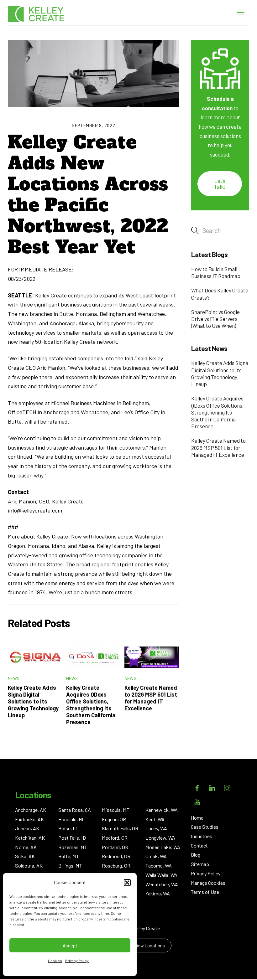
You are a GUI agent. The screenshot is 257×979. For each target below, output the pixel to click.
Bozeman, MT (72, 847)
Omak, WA (156, 856)
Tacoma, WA (158, 865)
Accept (70, 945)
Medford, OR (115, 838)
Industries (201, 836)
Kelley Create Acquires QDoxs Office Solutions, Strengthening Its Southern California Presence (90, 704)
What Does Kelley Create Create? (219, 293)
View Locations (149, 945)
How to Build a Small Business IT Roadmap (215, 272)
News (14, 678)
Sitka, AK (25, 856)
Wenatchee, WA (161, 884)
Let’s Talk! (220, 184)
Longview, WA (160, 838)
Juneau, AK (27, 828)
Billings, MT (70, 865)
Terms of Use (205, 892)
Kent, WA (155, 819)
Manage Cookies (208, 883)
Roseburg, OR (116, 865)
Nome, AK (26, 847)
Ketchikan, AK (30, 838)
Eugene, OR (114, 819)
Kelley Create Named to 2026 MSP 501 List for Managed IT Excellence (150, 698)
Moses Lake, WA (162, 847)
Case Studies (204, 827)
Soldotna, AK (29, 865)
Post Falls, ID (72, 838)
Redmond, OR (116, 856)
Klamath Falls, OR (120, 828)
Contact (199, 845)
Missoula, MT (115, 810)
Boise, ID (67, 828)
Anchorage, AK (30, 810)
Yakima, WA (157, 893)
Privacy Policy (77, 960)
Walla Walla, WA (161, 875)
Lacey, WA (156, 828)
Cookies (55, 960)
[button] (127, 882)
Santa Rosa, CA (74, 810)
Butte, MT (68, 856)
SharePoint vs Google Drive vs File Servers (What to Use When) (215, 319)
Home (197, 818)
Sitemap (200, 864)
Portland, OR (115, 847)
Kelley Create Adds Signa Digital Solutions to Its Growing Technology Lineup (33, 701)
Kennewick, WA (161, 810)
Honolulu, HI (70, 819)
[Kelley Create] (36, 14)
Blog (195, 855)
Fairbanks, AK (29, 819)
